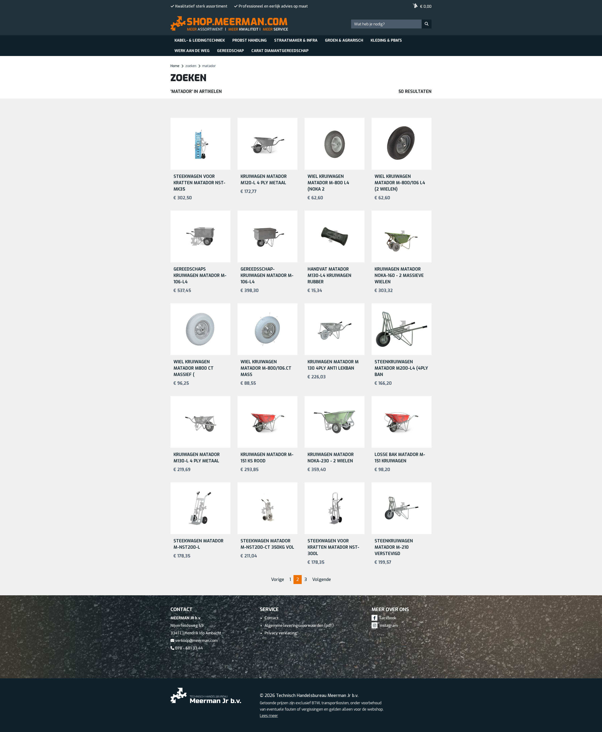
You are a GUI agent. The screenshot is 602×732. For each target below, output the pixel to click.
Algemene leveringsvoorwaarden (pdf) (299, 625)
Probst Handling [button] (249, 40)
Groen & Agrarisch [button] (344, 40)
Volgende (321, 579)
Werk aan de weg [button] (192, 50)
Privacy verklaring (281, 633)
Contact (271, 618)
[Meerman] (189, 5)
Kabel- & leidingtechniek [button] (199, 40)
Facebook (387, 618)
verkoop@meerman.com (196, 640)
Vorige (277, 579)
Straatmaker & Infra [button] (295, 40)
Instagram (388, 625)
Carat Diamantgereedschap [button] (280, 50)
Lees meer (269, 715)
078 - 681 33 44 (188, 648)
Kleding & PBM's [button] (386, 40)
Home (174, 66)
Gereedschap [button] (230, 50)
